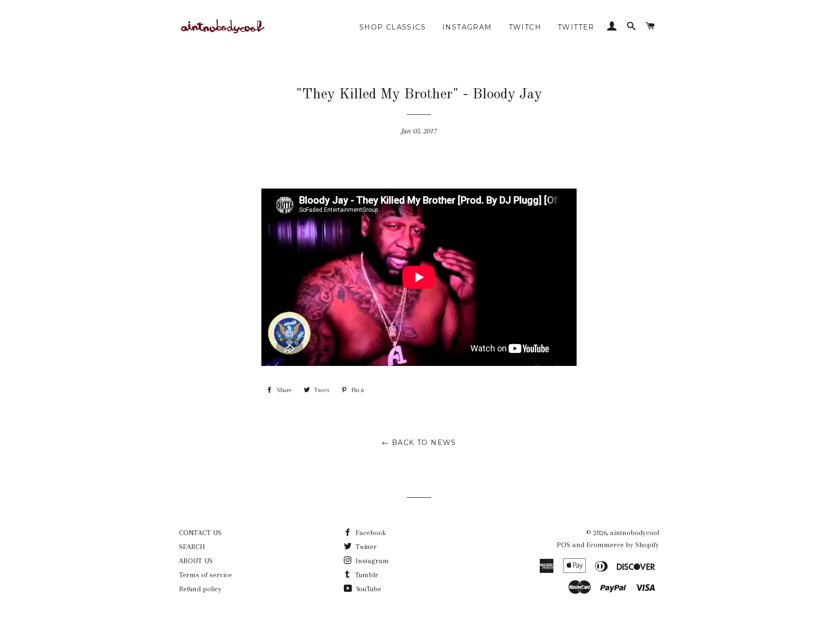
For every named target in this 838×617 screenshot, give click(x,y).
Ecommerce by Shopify (622, 544)
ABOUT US (196, 560)
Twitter (365, 546)
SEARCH (192, 546)
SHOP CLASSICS (392, 27)
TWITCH (525, 27)
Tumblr (365, 574)
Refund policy (200, 589)
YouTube (367, 589)
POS (563, 544)
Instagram (371, 560)
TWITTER (576, 27)
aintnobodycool (634, 532)
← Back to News (419, 442)
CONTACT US (200, 532)
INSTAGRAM (467, 27)
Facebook (370, 532)
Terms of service (205, 574)
